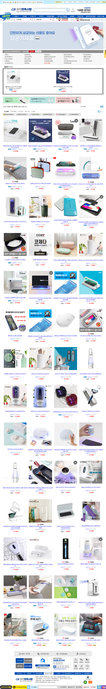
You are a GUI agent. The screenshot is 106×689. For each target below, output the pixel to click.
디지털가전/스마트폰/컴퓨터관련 (12, 51)
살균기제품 (25, 51)
